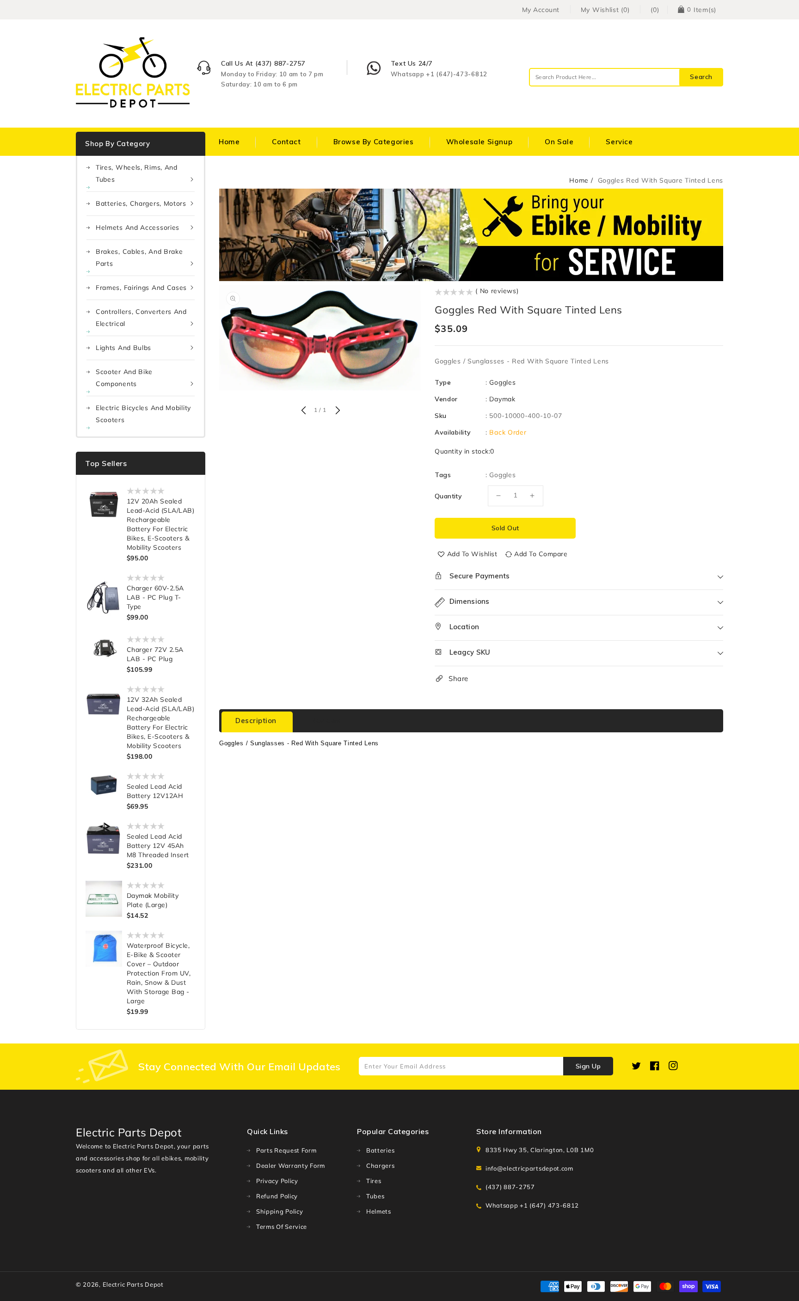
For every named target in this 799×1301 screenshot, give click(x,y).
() (655, 10)
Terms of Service (281, 1226)
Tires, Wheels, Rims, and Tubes (137, 173)
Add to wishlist (472, 554)
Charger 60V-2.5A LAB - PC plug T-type (155, 597)
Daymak (502, 399)
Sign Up (588, 1066)
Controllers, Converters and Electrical (141, 317)
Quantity (448, 496)
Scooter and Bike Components (124, 378)
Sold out (505, 528)
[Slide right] (336, 411)
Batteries (380, 1150)
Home (579, 180)
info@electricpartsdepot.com (529, 1168)
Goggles (502, 382)
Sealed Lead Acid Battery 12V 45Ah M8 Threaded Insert (158, 845)
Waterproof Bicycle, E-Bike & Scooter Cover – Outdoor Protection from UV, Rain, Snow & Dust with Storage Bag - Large (159, 973)
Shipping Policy (279, 1211)
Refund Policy (277, 1196)
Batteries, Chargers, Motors (141, 203)
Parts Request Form (286, 1150)
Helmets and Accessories (137, 227)
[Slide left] (303, 411)
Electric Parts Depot (133, 1284)
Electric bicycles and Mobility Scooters (143, 414)
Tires (373, 1180)
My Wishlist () (605, 10)
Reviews (326, 720)
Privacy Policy (277, 1180)
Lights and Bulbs (123, 348)
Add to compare (540, 554)
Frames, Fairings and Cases (141, 287)
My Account (540, 10)
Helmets (378, 1211)
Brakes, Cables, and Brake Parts (139, 257)
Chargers (380, 1165)
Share (458, 678)
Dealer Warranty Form (290, 1165)
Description (256, 720)
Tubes (375, 1196)
